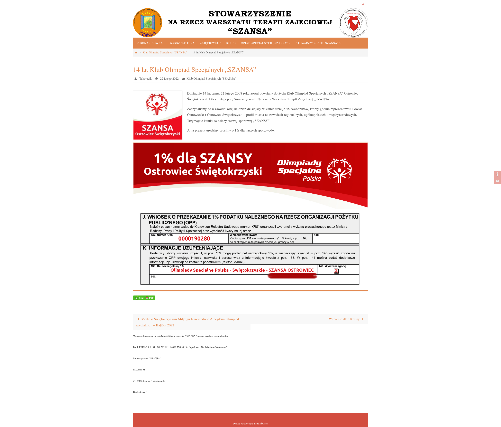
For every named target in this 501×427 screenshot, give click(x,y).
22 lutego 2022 (169, 78)
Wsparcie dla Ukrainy (345, 318)
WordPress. (262, 423)
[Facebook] (497, 174)
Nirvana (248, 423)
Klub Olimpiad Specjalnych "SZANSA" (165, 52)
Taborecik (145, 78)
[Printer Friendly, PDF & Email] (144, 297)
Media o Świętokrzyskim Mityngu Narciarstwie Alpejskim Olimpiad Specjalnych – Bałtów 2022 (187, 321)
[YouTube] (497, 180)
